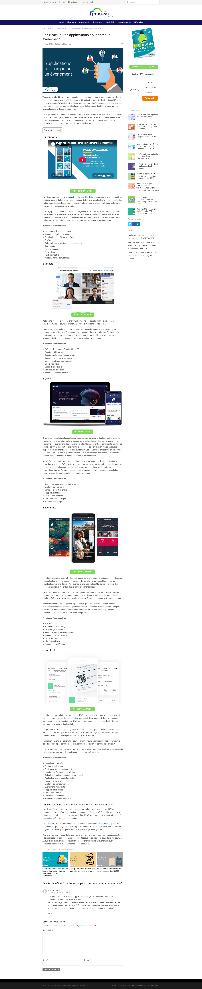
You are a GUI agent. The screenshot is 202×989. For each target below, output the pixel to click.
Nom (45, 960)
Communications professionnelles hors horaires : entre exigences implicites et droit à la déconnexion (55, 872)
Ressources (49, 2)
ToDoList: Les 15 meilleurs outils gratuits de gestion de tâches (147, 126)
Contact (62, 2)
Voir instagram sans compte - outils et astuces (147, 135)
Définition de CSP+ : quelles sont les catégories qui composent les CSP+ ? (147, 176)
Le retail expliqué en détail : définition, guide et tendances (147, 166)
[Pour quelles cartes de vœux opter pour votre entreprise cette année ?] (83, 853)
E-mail (87, 960)
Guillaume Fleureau (62, 44)
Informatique (97, 22)
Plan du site (84, 985)
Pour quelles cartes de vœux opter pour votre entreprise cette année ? (82, 871)
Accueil (61, 22)
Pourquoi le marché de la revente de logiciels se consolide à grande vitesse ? (143, 255)
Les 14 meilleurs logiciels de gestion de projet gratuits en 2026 (147, 156)
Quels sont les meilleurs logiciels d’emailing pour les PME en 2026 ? (142, 237)
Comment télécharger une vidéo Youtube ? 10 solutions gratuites (147, 211)
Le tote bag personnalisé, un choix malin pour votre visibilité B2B (109, 869)
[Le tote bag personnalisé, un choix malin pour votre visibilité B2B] (110, 853)
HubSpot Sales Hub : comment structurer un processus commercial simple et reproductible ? (143, 245)
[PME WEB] (101, 12)
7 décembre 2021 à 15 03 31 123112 (59, 892)
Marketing (70, 22)
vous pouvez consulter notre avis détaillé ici (74, 197)
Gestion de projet (84, 22)
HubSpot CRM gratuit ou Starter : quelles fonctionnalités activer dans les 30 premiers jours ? (147, 188)
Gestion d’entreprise (124, 22)
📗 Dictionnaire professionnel (80, 2)
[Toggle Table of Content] (57, 130)
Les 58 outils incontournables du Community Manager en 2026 (146, 200)
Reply (50, 913)
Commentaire (49, 930)
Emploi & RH (110, 22)
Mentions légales (153, 985)
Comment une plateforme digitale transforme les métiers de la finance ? (147, 146)
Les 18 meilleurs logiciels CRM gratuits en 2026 (147, 115)
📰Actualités (138, 22)
